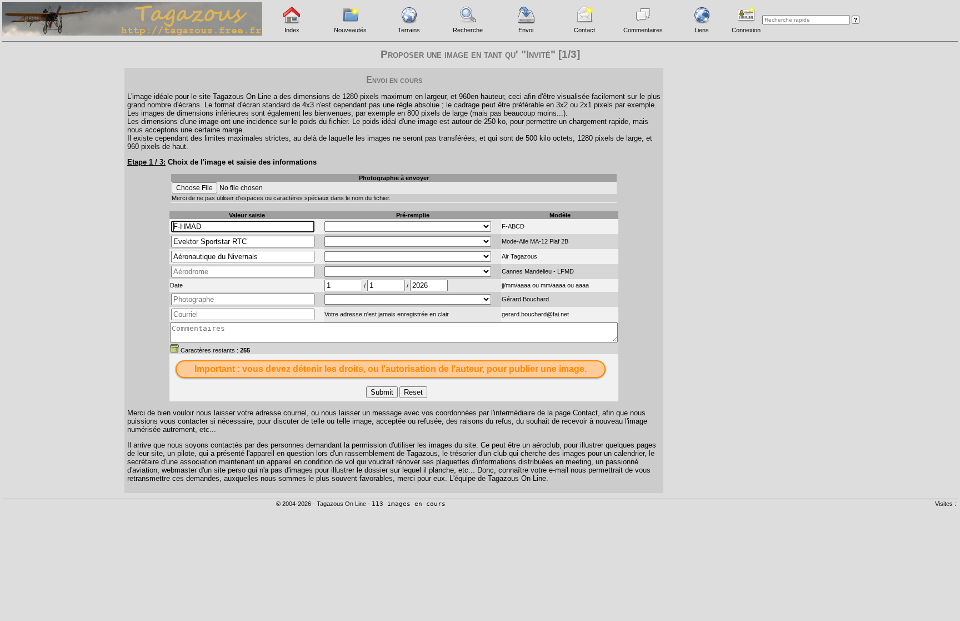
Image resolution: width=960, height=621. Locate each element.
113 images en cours (409, 504)
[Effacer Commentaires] (174, 348)
